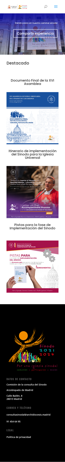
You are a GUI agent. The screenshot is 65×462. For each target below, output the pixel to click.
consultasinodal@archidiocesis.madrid (28, 414)
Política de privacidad (18, 437)
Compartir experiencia (35, 33)
